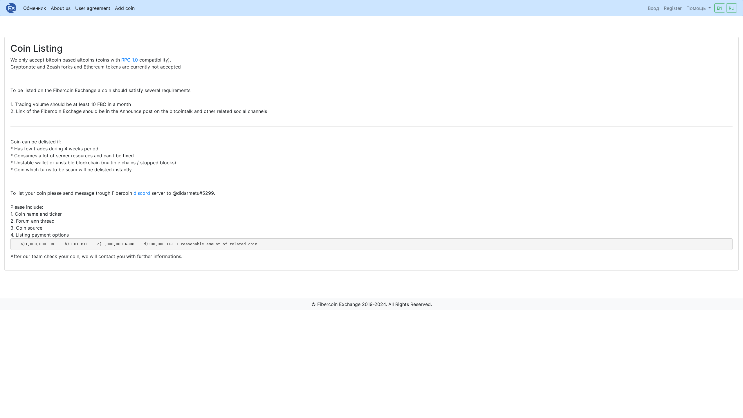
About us (61, 8)
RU (731, 8)
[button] (698, 8)
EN (719, 8)
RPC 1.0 (129, 60)
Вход (653, 8)
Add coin (125, 8)
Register (673, 8)
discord (142, 193)
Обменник (34, 8)
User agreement (92, 8)
